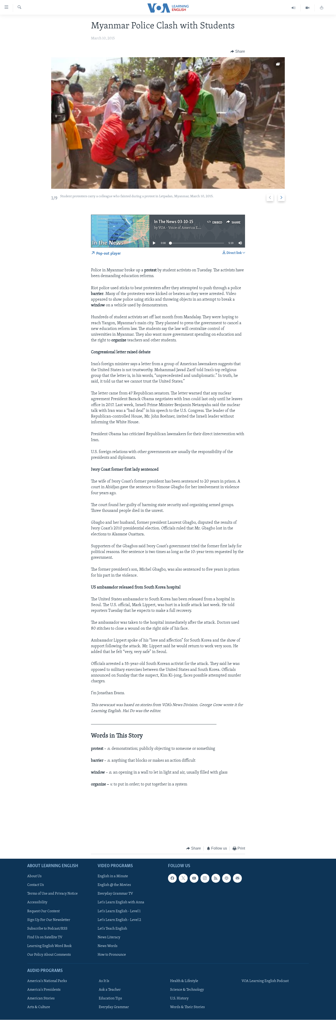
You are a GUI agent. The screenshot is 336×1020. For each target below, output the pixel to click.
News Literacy (109, 937)
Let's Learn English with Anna (121, 902)
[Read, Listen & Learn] (322, 7)
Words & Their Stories (187, 1007)
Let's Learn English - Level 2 (119, 920)
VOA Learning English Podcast (265, 981)
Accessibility (37, 902)
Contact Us (35, 885)
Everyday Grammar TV (115, 894)
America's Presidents (44, 990)
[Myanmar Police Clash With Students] (168, 123)
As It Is (104, 981)
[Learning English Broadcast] (294, 7)
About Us (34, 876)
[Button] (237, 51)
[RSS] (215, 878)
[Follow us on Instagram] (204, 878)
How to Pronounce (112, 955)
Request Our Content (43, 911)
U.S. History (179, 999)
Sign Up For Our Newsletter (48, 920)
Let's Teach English (112, 929)
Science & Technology (187, 990)
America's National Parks (47, 981)
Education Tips (110, 999)
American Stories (41, 999)
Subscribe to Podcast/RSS (47, 929)
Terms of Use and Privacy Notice (52, 894)
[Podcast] (226, 878)
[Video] (308, 7)
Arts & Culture (38, 1007)
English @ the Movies (114, 885)
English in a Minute (113, 876)
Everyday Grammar (114, 1007)
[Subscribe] (237, 878)
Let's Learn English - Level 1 (119, 911)
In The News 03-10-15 (173, 222)
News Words (107, 946)
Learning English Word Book (49, 946)
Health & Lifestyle (184, 981)
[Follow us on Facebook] (172, 878)
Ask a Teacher (110, 990)
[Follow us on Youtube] (194, 878)
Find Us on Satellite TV (44, 937)
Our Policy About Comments (49, 955)
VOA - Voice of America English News (187, 228)
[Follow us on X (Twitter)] (183, 878)
